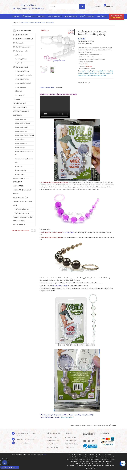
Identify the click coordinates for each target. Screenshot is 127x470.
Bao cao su (41, 16)
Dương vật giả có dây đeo (22, 79)
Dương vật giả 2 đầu (20, 87)
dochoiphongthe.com (67, 417)
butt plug (103, 75)
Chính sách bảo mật (70, 440)
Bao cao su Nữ (19, 166)
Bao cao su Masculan (20, 143)
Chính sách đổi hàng (52, 447)
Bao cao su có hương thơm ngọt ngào (24, 160)
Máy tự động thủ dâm (20, 59)
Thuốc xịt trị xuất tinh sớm (22, 209)
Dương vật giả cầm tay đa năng (23, 75)
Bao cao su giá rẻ (19, 174)
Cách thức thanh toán (53, 440)
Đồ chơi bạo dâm (18, 43)
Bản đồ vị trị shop (52, 437)
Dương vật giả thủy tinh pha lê (23, 83)
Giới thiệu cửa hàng (70, 437)
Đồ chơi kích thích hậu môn (21, 47)
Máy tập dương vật (87, 16)
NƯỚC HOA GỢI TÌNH (20, 197)
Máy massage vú (19, 95)
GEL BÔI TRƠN (18, 186)
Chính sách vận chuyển (71, 444)
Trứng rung (16, 99)
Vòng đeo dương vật (19, 103)
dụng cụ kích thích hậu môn (103, 73)
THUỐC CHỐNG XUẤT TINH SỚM (22, 203)
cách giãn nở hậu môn (93, 75)
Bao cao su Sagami (20, 147)
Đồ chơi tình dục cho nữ (20, 67)
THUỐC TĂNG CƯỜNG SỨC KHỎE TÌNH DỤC (22, 218)
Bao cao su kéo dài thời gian (22, 123)
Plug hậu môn (94, 71)
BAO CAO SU (17, 115)
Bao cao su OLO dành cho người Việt (24, 153)
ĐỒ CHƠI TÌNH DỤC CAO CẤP (23, 39)
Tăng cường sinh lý (55, 16)
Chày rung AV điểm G (20, 107)
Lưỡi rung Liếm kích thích (21, 111)
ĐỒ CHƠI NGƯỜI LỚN (20, 35)
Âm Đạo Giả (18, 55)
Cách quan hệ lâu (71, 16)
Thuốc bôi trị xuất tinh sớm (22, 213)
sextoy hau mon (84, 71)
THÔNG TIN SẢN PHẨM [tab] (47, 87)
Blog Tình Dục (102, 16)
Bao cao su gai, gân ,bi (21, 127)
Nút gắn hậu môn (104, 71)
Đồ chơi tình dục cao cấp (20, 230)
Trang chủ (16, 16)
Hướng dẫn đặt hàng (52, 444)
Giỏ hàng (109, 6)
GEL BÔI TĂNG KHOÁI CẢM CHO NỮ (22, 191)
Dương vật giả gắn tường (22, 71)
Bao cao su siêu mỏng (21, 131)
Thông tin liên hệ (69, 447)
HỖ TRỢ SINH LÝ (19, 224)
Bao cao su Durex (19, 139)
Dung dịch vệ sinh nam (21, 63)
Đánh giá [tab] (59, 87)
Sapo (45, 454)
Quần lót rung (18, 91)
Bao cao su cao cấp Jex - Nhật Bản (24, 135)
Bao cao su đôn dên (20, 119)
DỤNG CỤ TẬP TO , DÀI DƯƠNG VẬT (21, 180)
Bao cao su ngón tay (20, 170)
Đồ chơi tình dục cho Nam (21, 51)
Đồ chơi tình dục (28, 16)
